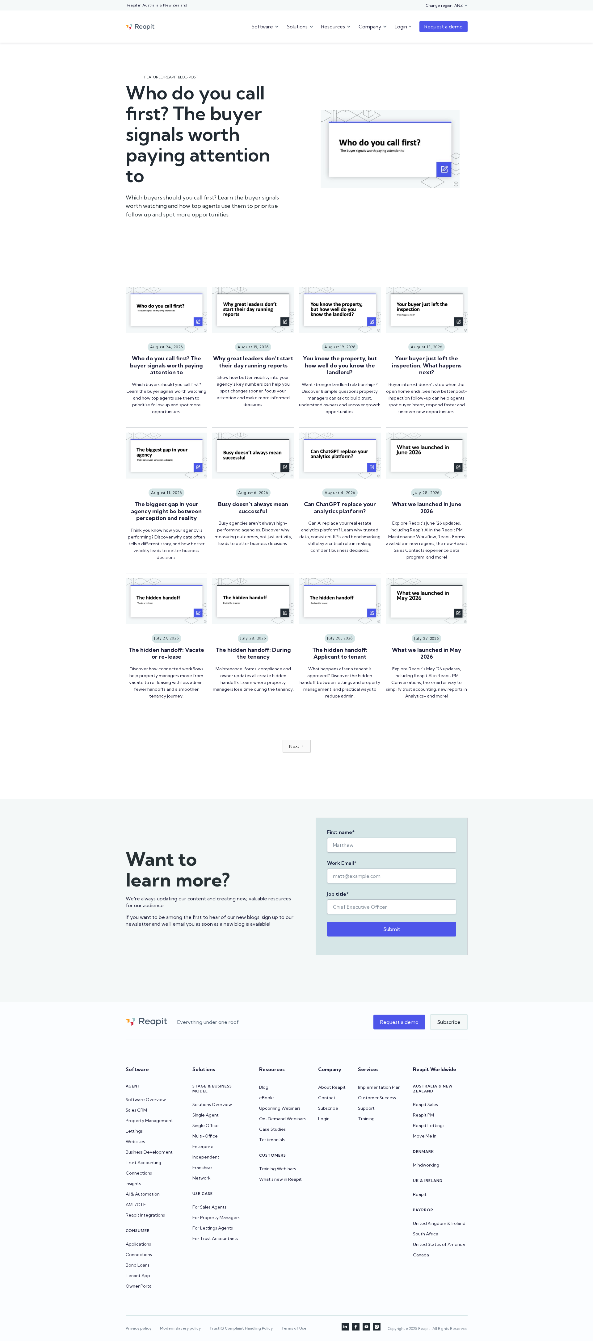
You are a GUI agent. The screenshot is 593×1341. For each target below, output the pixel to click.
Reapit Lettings (428, 1125)
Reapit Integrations (145, 1215)
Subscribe (328, 1108)
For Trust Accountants (215, 1238)
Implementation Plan (379, 1087)
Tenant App (138, 1275)
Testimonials (272, 1139)
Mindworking (426, 1165)
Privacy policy (138, 1328)
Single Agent (205, 1115)
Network (201, 1178)
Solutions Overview (212, 1104)
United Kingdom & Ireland (439, 1223)
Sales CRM (136, 1110)
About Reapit (332, 1087)
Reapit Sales (425, 1104)
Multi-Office (205, 1136)
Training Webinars (277, 1168)
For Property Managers (216, 1217)
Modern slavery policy (180, 1328)
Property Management (149, 1120)
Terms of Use (293, 1328)
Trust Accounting (143, 1162)
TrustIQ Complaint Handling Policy (241, 1328)
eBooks (267, 1097)
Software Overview (146, 1099)
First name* (341, 832)
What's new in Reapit (280, 1179)
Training (366, 1118)
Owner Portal (139, 1286)
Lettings (134, 1131)
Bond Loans (137, 1265)
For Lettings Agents (212, 1228)
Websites (135, 1141)
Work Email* (341, 863)
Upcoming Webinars (280, 1108)
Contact (326, 1097)
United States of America (439, 1244)
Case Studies (272, 1129)
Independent (205, 1157)
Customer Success (377, 1097)
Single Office (205, 1125)
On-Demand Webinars (282, 1118)
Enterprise (202, 1146)
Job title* (338, 894)
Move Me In (424, 1136)
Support (366, 1108)
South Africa (425, 1234)
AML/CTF (136, 1204)
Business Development (149, 1152)
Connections (139, 1173)
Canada (421, 1255)
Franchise (202, 1167)
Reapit (420, 1194)
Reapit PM (423, 1115)
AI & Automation (143, 1194)
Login (324, 1118)
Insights (133, 1183)
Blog (263, 1087)
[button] (447, 5)
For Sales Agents (209, 1207)
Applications (138, 1244)
